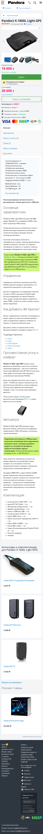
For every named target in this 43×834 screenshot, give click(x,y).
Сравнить (29, 24)
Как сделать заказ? (8, 754)
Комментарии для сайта (32, 736)
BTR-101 (27, 399)
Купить (21, 77)
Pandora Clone (25, 750)
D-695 (10, 348)
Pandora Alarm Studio (27, 757)
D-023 (10, 339)
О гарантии (5, 756)
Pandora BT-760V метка (12, 625)
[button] (39, 28)
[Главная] (3, 15)
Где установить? (7, 94)
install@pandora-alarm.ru (22, 831)
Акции (3, 744)
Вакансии (5, 776)
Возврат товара (6, 752)
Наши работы (6, 764)
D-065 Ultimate (12, 343)
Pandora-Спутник (26, 747)
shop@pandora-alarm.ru (20, 828)
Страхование (6, 773)
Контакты (4, 766)
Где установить (25, 8)
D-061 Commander (14, 346)
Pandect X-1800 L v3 (11, 257)
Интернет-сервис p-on (28, 759)
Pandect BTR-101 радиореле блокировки (19, 580)
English (23, 762)
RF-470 (35, 330)
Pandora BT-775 (9, 666)
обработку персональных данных (29, 811)
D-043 (10, 341)
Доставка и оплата (7, 749)
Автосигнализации (12, 15)
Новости (4, 747)
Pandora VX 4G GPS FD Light (14, 720)
